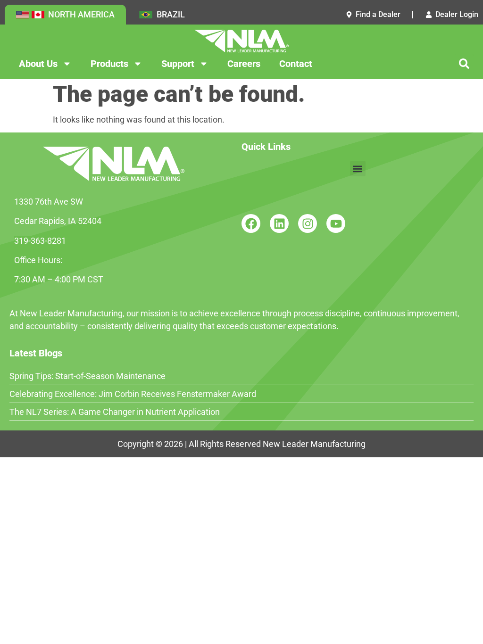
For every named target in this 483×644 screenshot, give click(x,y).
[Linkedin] (279, 223)
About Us (38, 63)
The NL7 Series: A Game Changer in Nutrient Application (114, 412)
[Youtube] (335, 223)
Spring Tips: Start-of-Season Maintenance (87, 376)
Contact (295, 63)
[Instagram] (307, 223)
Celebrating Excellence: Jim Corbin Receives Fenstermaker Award (132, 394)
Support (177, 63)
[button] (464, 63)
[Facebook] (251, 223)
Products (109, 63)
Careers (243, 63)
